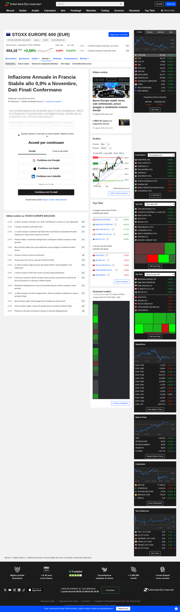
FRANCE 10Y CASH (145, 545)
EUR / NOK (139, 382)
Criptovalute (140, 464)
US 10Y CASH (143, 535)
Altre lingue (65, 64)
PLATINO (138, 451)
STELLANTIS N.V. (144, 163)
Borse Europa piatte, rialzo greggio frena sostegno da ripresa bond (39, 301)
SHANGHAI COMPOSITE (147, 81)
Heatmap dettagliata (120, 403)
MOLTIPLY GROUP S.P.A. (147, 240)
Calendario (50, 10)
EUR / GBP (139, 368)
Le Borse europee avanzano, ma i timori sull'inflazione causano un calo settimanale (104, 46)
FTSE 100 (141, 68)
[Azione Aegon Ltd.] (107, 260)
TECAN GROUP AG (102, 265)
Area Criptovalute (155, 503)
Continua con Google (48, 160)
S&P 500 (141, 71)
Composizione (71, 58)
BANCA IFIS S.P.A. (145, 215)
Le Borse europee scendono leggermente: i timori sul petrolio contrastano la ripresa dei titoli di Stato (46, 294)
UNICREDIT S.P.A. (145, 176)
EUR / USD (139, 365)
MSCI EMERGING (144, 88)
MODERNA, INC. (144, 160)
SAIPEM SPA (143, 184)
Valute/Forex (140, 344)
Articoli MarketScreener (82, 64)
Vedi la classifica (121, 282)
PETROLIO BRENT (142, 445)
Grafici (35, 58)
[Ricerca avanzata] (121, 4)
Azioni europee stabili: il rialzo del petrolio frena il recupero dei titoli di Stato (43, 306)
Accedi (159, 4)
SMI (139, 65)
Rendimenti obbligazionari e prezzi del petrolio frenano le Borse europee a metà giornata (45, 287)
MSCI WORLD (143, 91)
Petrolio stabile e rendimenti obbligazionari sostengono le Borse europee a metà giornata (45, 241)
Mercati (10, 10)
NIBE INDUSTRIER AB (104, 225)
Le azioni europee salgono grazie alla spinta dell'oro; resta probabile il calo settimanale (43, 266)
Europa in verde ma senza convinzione (29, 255)
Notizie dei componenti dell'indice (45, 64)
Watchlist (91, 10)
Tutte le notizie (23, 64)
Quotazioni (24, 58)
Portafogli (76, 10)
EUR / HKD (139, 398)
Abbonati (171, 4)
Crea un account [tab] (60, 151)
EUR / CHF (139, 372)
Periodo (96, 144)
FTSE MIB (141, 55)
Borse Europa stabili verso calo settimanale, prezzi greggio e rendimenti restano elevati (45, 248)
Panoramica (10, 58)
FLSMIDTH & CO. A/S (103, 234)
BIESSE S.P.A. (143, 222)
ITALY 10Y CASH (144, 532)
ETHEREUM (142, 488)
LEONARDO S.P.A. (145, 191)
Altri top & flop (155, 266)
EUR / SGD (139, 401)
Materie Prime (141, 417)
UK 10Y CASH (143, 548)
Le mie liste (155, 195)
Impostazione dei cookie (68, 601)
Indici (140, 32)
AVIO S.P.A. (142, 219)
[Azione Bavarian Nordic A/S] (116, 219)
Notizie (23, 10)
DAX (139, 58)
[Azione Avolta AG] (106, 255)
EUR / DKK (139, 385)
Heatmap (57, 58)
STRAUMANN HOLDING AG (104, 270)
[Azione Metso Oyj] (107, 239)
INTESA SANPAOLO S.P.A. (148, 181)
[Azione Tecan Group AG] (112, 265)
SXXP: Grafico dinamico (119, 193)
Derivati (84, 58)
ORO (137, 438)
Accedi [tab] (32, 151)
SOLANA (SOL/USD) (145, 491)
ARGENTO (139, 448)
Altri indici (155, 110)
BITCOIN (141, 485)
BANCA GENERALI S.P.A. (147, 234)
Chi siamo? (86, 601)
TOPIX (140, 84)
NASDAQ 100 (143, 78)
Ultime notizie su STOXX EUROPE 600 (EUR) (30, 216)
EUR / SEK (139, 378)
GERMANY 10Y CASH (146, 538)
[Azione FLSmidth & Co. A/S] (113, 234)
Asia (171, 32)
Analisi (35, 10)
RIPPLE (141, 498)
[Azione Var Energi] (107, 275)
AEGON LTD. (100, 260)
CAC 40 (141, 62)
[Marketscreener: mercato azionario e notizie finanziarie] (23, 4)
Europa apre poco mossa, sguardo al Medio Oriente (34, 260)
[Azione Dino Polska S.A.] (112, 229)
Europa (150, 32)
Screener (119, 10)
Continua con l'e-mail (46, 192)
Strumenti (134, 10)
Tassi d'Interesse (142, 511)
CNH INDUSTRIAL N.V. (147, 209)
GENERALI (142, 173)
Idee (63, 10)
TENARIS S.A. (143, 237)
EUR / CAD (139, 388)
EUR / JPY (139, 404)
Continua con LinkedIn (48, 176)
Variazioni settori (102, 291)
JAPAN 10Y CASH (145, 542)
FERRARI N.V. (143, 166)
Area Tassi (155, 553)
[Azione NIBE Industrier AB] (114, 224)
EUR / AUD (139, 391)
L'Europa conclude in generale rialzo (102, 51)
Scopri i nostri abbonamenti (54, 199)
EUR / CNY (139, 394)
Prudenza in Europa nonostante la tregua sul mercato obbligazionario (41, 311)
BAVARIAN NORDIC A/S (104, 220)
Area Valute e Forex (155, 409)
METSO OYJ (100, 239)
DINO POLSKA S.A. (102, 229)
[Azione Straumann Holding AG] (116, 270)
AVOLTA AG (99, 255)
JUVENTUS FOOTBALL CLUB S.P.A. (152, 212)
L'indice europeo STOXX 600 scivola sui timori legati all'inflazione (39, 273)
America (160, 32)
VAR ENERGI (100, 275)
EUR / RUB (139, 375)
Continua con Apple (48, 168)
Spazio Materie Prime (155, 456)
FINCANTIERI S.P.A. (145, 170)
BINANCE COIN (144, 495)
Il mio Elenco (140, 155)
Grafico (97, 138)
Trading (105, 10)
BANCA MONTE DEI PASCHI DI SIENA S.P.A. (152, 188)
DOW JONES (143, 75)
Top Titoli (150, 10)
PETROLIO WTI (141, 441)
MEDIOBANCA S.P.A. (146, 227)
